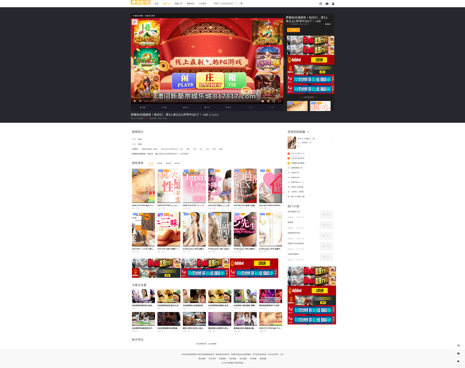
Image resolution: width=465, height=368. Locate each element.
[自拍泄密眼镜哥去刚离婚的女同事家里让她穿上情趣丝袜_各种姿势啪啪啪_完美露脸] (168, 319)
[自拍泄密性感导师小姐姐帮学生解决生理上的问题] (143, 296)
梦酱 (188, 149)
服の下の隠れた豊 (296, 196)
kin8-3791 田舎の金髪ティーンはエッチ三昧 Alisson (178, 249)
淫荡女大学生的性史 (296, 243)
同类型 (151, 163)
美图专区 (190, 4)
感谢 (220, 149)
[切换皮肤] (458, 353)
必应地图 (243, 359)
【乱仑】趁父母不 (296, 158)
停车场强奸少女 (294, 212)
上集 (250, 107)
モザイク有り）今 (306, 139)
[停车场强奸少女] (326, 214)
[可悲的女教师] (326, 257)
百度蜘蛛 (222, 359)
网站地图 (201, 359)
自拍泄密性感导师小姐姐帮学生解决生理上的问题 (152, 305)
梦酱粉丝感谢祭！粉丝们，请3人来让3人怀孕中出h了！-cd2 (169, 114)
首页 (157, 4)
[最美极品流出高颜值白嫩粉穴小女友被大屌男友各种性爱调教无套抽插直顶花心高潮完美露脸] (245, 319)
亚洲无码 (294, 24)
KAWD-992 (293, 177)
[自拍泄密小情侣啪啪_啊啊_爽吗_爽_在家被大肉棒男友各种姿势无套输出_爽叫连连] (245, 296)
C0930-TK (293, 173)
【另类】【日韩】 (296, 192)
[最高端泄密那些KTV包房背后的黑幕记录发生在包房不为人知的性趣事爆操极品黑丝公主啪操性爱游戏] (270, 296)
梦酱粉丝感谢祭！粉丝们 (150, 149)
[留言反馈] (327, 3)
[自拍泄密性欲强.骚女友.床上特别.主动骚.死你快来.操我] (168, 296)
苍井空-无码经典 (296, 187)
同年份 (168, 163)
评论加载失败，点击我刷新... (207, 344)
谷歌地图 (232, 359)
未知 (301, 24)
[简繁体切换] (458, 346)
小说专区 (202, 4)
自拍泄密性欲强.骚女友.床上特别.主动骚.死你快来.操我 (179, 305)
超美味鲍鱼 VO (295, 168)
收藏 (143, 107)
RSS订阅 (212, 359)
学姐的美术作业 (294, 233)
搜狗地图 (263, 359)
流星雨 (290, 222)
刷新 (165, 107)
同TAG (177, 163)
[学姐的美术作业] (326, 236)
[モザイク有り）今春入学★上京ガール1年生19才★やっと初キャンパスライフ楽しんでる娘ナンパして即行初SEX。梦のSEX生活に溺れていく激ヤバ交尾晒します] (292, 142)
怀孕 (214, 149)
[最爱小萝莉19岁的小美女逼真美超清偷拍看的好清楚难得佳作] (194, 319)
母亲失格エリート (296, 182)
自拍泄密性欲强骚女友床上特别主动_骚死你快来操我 (229, 305)
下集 (272, 107)
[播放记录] (320, 3)
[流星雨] (326, 225)
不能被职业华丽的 (296, 163)
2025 (306, 24)
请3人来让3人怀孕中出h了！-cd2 (172, 149)
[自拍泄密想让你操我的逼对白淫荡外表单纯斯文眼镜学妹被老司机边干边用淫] (194, 296)
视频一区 (166, 4)
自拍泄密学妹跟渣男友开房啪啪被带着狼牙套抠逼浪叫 (154, 328)
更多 (308, 132)
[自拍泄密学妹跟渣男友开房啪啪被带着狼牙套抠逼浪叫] (143, 319)
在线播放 (293, 30)
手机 (229, 107)
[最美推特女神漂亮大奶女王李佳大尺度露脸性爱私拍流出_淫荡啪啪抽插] (219, 319)
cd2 (201, 149)
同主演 (159, 163)
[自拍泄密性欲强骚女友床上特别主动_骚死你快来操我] (219, 296)
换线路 (328, 24)
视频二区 (178, 4)
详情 (186, 154)
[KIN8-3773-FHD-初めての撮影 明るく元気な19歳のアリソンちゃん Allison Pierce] (270, 319)
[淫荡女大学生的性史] (326, 246)
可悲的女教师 (293, 254)
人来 (194, 149)
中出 (207, 149)
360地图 (253, 359)
